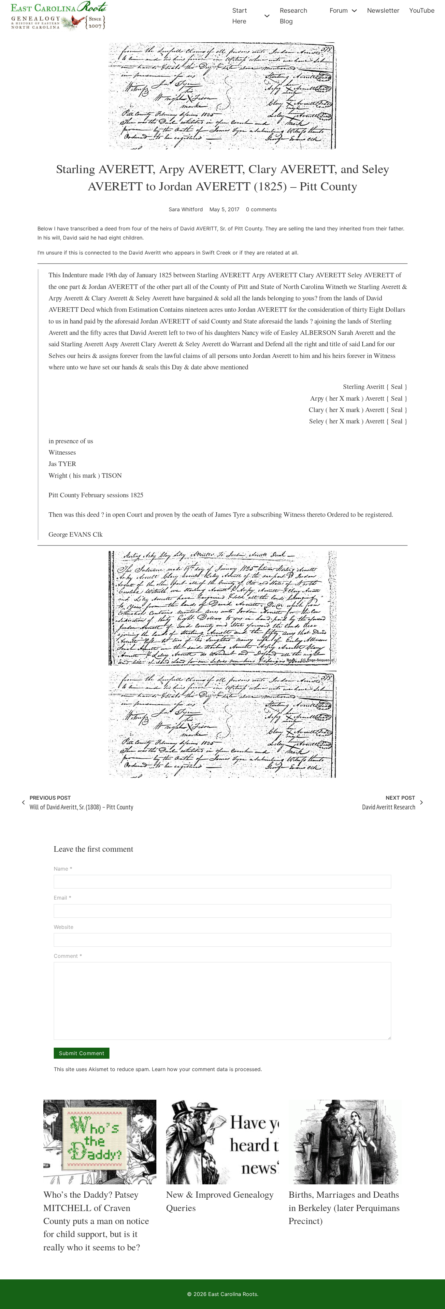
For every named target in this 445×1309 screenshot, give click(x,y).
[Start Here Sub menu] (267, 16)
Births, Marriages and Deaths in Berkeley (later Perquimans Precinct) (344, 1207)
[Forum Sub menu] (354, 10)
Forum (339, 10)
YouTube (422, 10)
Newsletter (383, 10)
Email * (62, 897)
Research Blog (293, 16)
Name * (63, 868)
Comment (68, 956)
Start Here (239, 16)
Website (63, 927)
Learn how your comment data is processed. (207, 1069)
